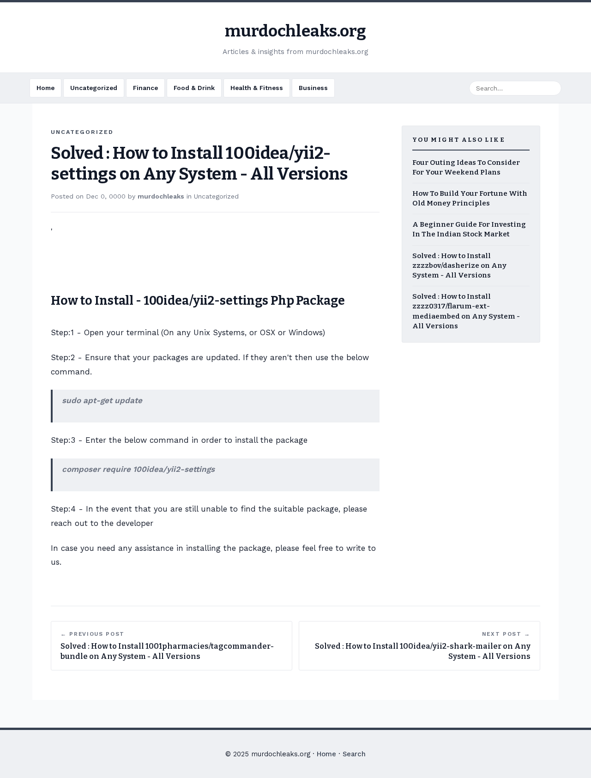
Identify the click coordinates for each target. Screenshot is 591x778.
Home (45, 87)
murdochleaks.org (295, 31)
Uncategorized (93, 87)
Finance (145, 87)
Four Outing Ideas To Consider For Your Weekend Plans (466, 167)
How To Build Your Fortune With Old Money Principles (469, 198)
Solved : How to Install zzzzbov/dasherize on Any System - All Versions (459, 265)
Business (313, 87)
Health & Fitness (256, 87)
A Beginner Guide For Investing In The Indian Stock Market (469, 229)
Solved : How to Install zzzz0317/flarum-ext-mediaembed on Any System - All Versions (466, 311)
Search (354, 754)
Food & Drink (194, 87)
